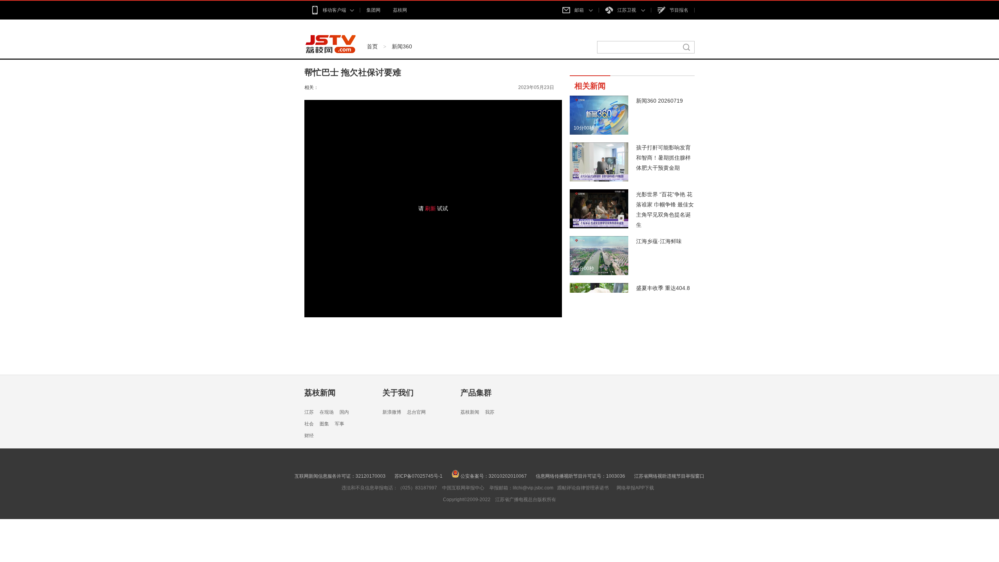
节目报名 (679, 10)
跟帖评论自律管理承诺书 (583, 488)
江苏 (309, 412)
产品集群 (476, 392)
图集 (324, 424)
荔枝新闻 (320, 392)
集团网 (373, 10)
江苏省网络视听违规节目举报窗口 (669, 476)
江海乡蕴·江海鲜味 (659, 241)
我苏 (489, 412)
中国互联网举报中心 (463, 488)
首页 (372, 46)
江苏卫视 (627, 10)
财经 (309, 435)
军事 (339, 424)
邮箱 (579, 10)
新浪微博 (391, 412)
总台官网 (416, 412)
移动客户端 (334, 10)
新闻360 (402, 46)
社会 (309, 424)
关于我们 (398, 392)
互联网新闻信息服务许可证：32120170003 (340, 476)
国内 (344, 412)
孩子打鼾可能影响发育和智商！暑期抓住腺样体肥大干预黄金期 (663, 157)
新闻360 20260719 (659, 101)
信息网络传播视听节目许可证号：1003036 (580, 476)
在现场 (327, 412)
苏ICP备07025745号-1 (419, 476)
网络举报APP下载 (635, 488)
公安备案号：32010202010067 (493, 476)
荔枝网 (400, 10)
